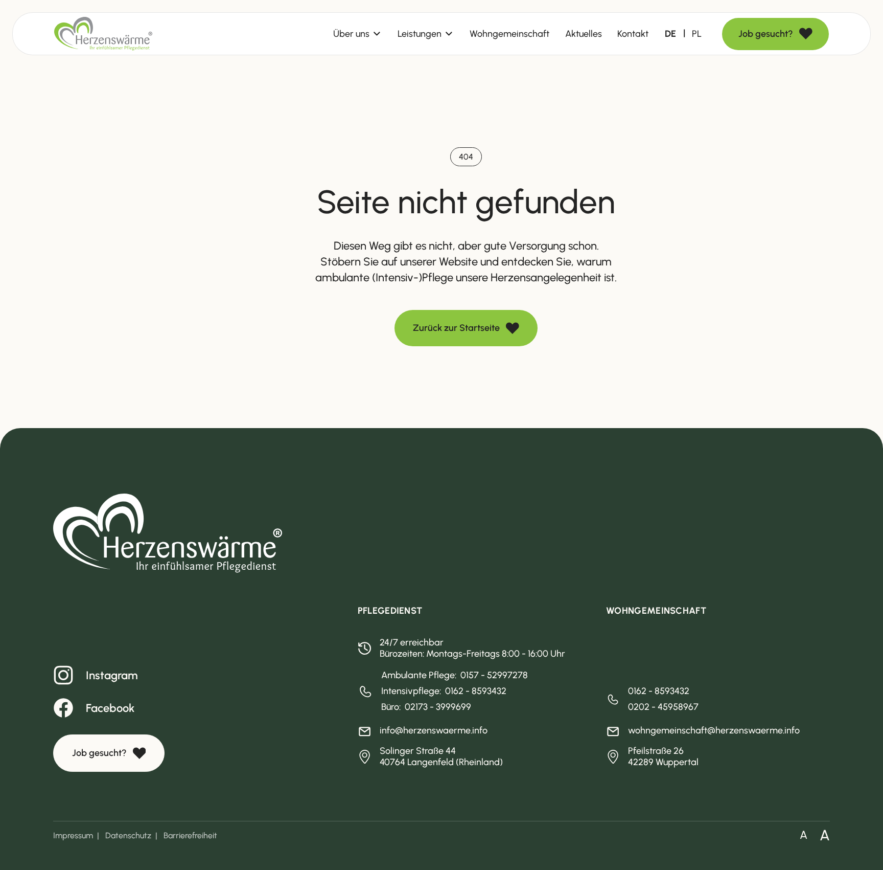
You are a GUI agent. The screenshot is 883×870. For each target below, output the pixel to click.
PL (697, 33)
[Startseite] (103, 34)
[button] (358, 34)
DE (670, 33)
